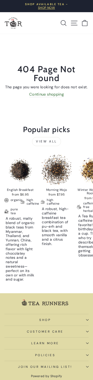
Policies (45, 355)
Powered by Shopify (46, 376)
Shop (45, 320)
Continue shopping (46, 94)
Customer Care (45, 331)
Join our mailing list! (45, 367)
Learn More (45, 343)
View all (46, 141)
